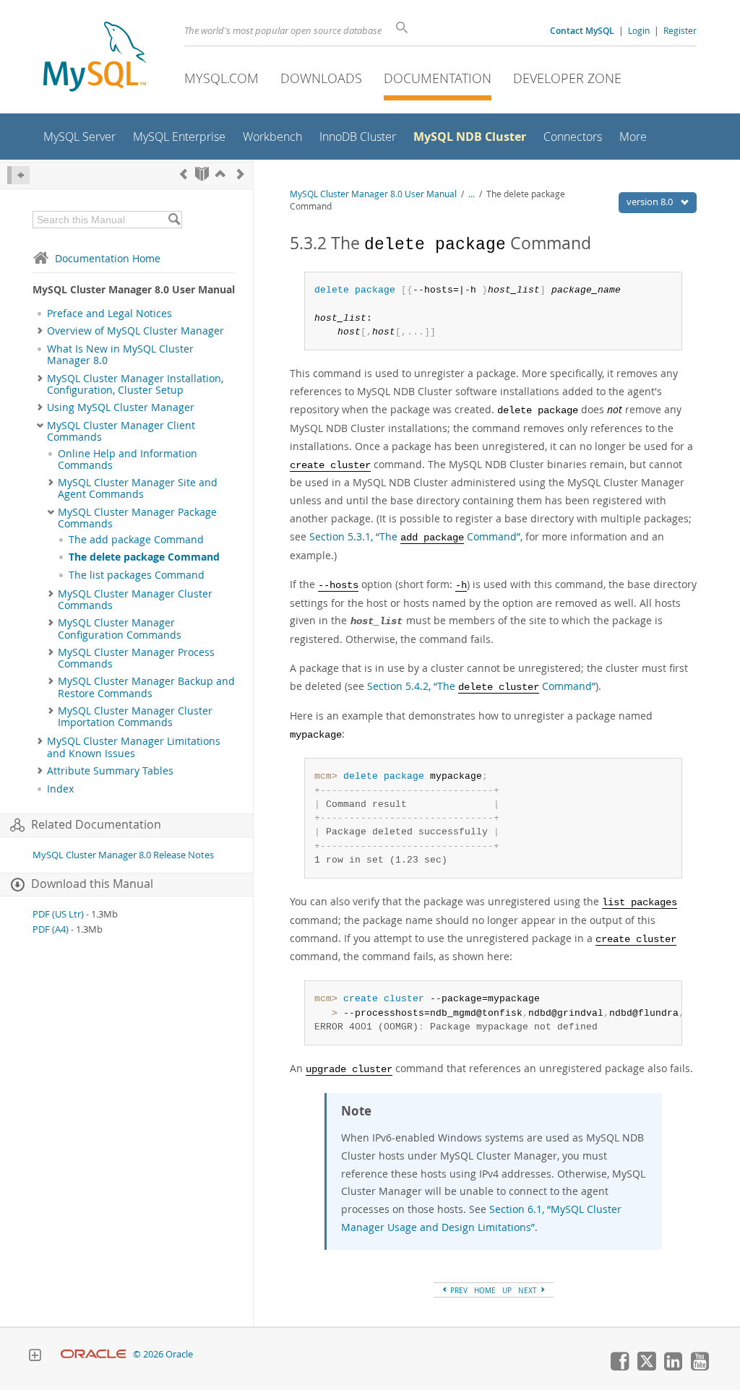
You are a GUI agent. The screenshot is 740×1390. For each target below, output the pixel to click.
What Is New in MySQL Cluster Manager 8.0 (120, 354)
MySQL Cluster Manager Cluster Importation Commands (135, 716)
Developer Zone (567, 78)
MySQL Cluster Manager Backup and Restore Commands (146, 687)
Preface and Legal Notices (109, 313)
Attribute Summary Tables (110, 770)
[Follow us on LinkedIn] (672, 1367)
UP (507, 1290)
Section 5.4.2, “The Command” (481, 686)
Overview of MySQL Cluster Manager (135, 330)
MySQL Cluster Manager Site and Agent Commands (138, 488)
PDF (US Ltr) (58, 914)
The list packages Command (137, 575)
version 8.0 (651, 201)
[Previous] (183, 173)
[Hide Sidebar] (18, 175)
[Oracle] (93, 1354)
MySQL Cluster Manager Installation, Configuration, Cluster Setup (135, 384)
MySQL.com (221, 78)
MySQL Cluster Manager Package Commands (137, 518)
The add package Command (136, 539)
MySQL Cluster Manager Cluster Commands (135, 599)
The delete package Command (144, 557)
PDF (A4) (51, 929)
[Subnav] (40, 331)
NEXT (528, 1290)
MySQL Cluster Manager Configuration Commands (119, 628)
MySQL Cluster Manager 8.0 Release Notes (123, 855)
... (471, 194)
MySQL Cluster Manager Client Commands (121, 431)
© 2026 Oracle (163, 1354)
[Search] (173, 220)
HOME (485, 1290)
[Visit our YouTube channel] (699, 1367)
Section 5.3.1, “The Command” (414, 536)
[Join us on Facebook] (619, 1367)
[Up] (220, 173)
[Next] (240, 173)
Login (639, 30)
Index (60, 788)
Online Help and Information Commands (127, 459)
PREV (458, 1290)
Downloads (321, 78)
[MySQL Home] (94, 58)
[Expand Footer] (34, 1356)
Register (680, 30)
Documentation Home (107, 258)
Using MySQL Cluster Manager (120, 407)
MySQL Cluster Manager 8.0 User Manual (373, 194)
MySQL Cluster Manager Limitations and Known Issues (133, 747)
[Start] (202, 173)
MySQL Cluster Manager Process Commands (136, 658)
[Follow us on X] (646, 1367)
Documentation (437, 78)
